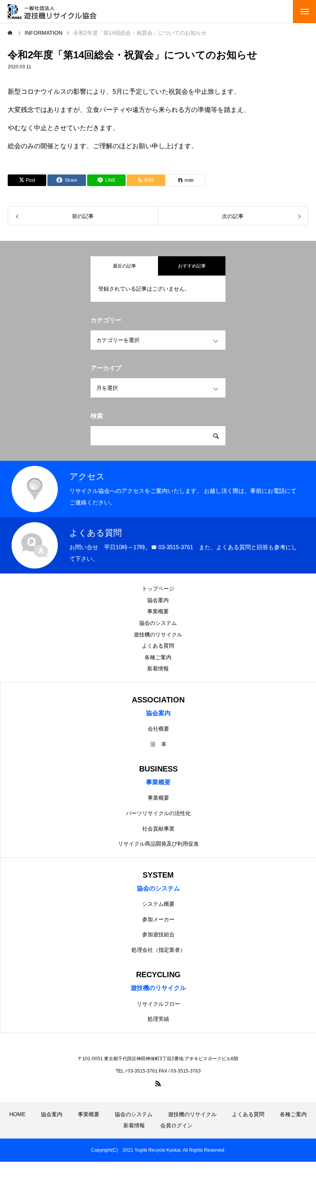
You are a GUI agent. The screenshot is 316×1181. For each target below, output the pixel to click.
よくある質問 (158, 646)
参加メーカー (158, 919)
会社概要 (158, 729)
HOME (17, 1114)
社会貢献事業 (158, 829)
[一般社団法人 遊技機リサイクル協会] (52, 11)
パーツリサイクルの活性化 (158, 813)
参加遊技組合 (158, 934)
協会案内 (158, 600)
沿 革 (158, 744)
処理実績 (158, 1019)
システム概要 (158, 904)
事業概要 (158, 611)
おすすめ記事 (192, 266)
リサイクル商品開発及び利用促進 (158, 844)
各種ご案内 (158, 657)
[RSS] (158, 1083)
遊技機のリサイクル (158, 634)
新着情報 (158, 668)
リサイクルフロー (158, 1004)
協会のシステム (158, 623)
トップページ (158, 588)
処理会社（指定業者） (158, 950)
